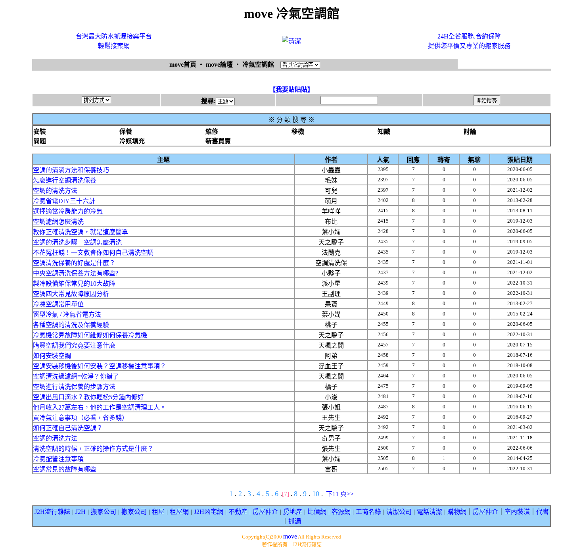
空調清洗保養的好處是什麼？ (74, 263)
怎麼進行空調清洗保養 (64, 180)
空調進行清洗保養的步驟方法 (74, 386)
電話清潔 (429, 511)
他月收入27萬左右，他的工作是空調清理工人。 (99, 407)
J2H (80, 511)
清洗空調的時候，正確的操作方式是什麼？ (93, 448)
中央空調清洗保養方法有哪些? (75, 273)
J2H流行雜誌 (52, 511)
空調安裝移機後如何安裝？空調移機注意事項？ (99, 366)
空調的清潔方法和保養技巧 (71, 170)
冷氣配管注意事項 (58, 459)
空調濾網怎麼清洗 (58, 221)
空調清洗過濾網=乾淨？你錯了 (76, 376)
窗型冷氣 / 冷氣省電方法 (67, 314)
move (290, 536)
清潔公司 (399, 511)
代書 (542, 511)
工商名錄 (368, 511)
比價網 (316, 511)
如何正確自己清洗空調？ (68, 428)
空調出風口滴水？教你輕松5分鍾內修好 (88, 397)
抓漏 (294, 521)
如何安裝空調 (52, 355)
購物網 (456, 511)
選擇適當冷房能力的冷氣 (68, 211)
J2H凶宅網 (208, 511)
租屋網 (179, 511)
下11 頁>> (340, 494)
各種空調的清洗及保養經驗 (71, 324)
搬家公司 (103, 511)
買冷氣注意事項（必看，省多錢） (80, 417)
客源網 (341, 511)
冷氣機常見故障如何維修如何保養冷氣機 (90, 335)
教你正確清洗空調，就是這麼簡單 (80, 232)
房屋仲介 (265, 511)
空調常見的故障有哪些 (64, 469)
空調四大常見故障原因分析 (71, 293)
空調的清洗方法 (55, 190)
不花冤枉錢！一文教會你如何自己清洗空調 (93, 252)
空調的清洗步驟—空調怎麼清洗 (77, 242)
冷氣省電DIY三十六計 (64, 201)
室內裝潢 (517, 511)
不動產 (237, 511)
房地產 (292, 511)
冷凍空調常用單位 (58, 304)
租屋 (158, 511)
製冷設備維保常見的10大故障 (74, 283)
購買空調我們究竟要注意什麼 (74, 345)
